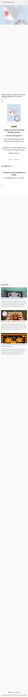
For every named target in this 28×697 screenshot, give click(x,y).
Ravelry (18, 178)
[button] (2, 101)
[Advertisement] (14, 39)
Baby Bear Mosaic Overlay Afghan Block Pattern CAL (13, 298)
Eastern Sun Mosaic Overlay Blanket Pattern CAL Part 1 (13, 321)
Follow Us (17, 159)
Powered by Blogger (15, 692)
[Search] (26, 2)
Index (10, 159)
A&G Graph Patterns (9, 2)
